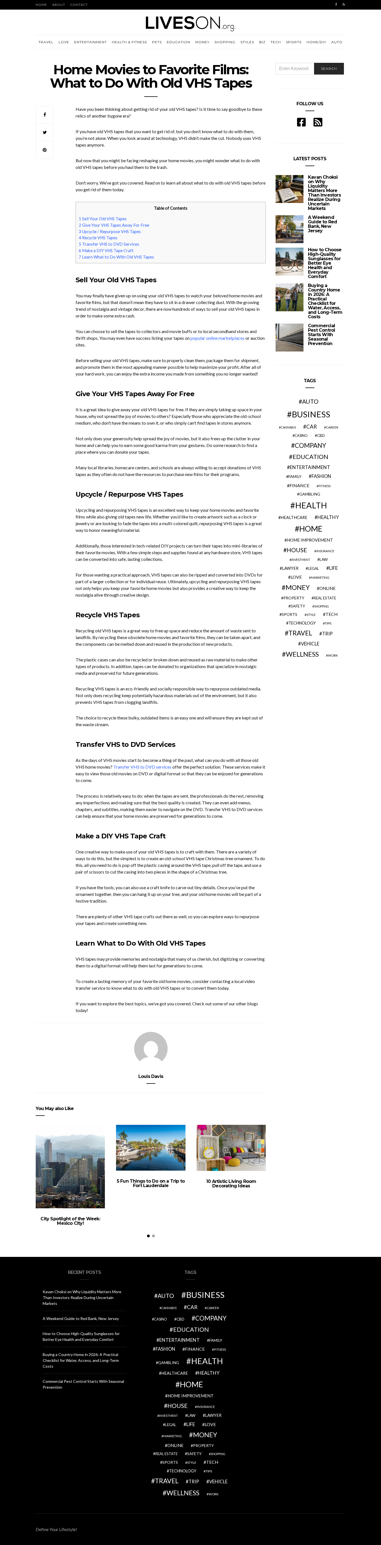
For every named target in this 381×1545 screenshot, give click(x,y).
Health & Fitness (129, 42)
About (58, 5)
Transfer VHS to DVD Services (109, 244)
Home (41, 5)
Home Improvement (310, 539)
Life (333, 568)
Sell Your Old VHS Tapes (103, 218)
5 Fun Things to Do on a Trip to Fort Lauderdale (151, 1183)
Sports (294, 42)
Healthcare (294, 517)
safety (298, 606)
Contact (79, 5)
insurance (325, 551)
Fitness (325, 486)
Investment (300, 559)
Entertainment (90, 42)
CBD (321, 435)
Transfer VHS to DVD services (142, 766)
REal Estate (325, 598)
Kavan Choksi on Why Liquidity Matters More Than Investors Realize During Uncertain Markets (324, 192)
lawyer (290, 568)
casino (301, 436)
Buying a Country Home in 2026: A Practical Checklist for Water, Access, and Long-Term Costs (325, 301)
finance (299, 485)
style (311, 615)
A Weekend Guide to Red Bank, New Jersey (322, 224)
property (293, 597)
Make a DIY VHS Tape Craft (106, 250)
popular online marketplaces (218, 338)
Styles (247, 42)
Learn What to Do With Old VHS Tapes (116, 256)
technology (302, 623)
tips (328, 623)
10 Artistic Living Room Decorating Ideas (231, 1183)
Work (333, 655)
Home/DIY (316, 42)
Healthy (328, 517)
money (298, 587)
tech (331, 614)
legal (313, 568)
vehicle (310, 644)
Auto (337, 42)
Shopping (224, 42)
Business (311, 414)
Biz (262, 42)
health (311, 505)
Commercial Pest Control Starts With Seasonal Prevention (321, 334)
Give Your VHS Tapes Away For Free (114, 225)
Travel (46, 42)
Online (327, 588)
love (296, 577)
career (332, 427)
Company (310, 445)
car (311, 426)
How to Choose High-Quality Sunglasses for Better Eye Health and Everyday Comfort (325, 263)
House (297, 550)
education (310, 456)
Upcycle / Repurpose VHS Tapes (110, 231)
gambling (309, 494)
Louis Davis (150, 1076)
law (324, 559)
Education (178, 42)
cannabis (288, 427)
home (310, 528)
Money (202, 42)
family (295, 476)
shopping (321, 606)
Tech (276, 42)
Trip (327, 634)
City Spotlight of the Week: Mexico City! (70, 1221)
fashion (321, 476)
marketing (320, 577)
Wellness (302, 654)
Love (64, 42)
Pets (157, 42)
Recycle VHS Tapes (98, 237)
